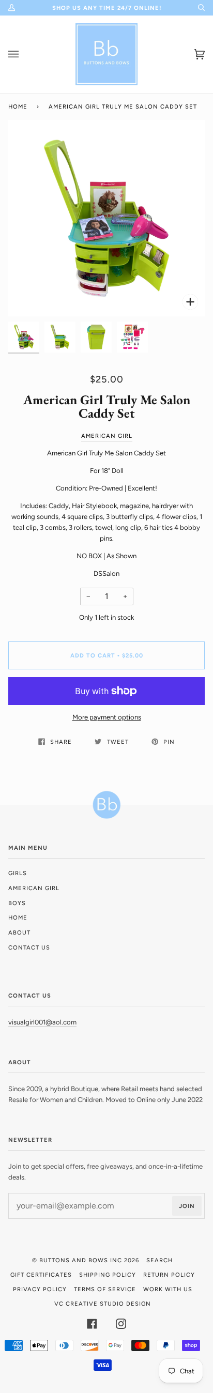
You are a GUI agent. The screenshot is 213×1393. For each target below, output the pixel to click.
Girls (17, 873)
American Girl (106, 435)
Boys (17, 903)
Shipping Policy (107, 1274)
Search (159, 1260)
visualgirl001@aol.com (42, 1022)
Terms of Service (105, 1289)
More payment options (106, 717)
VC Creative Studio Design (102, 1303)
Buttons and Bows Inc (80, 1260)
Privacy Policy (40, 1289)
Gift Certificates (41, 1274)
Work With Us (167, 1289)
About (19, 932)
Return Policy (169, 1274)
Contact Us (29, 947)
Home (17, 106)
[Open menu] (23, 54)
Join (187, 1206)
